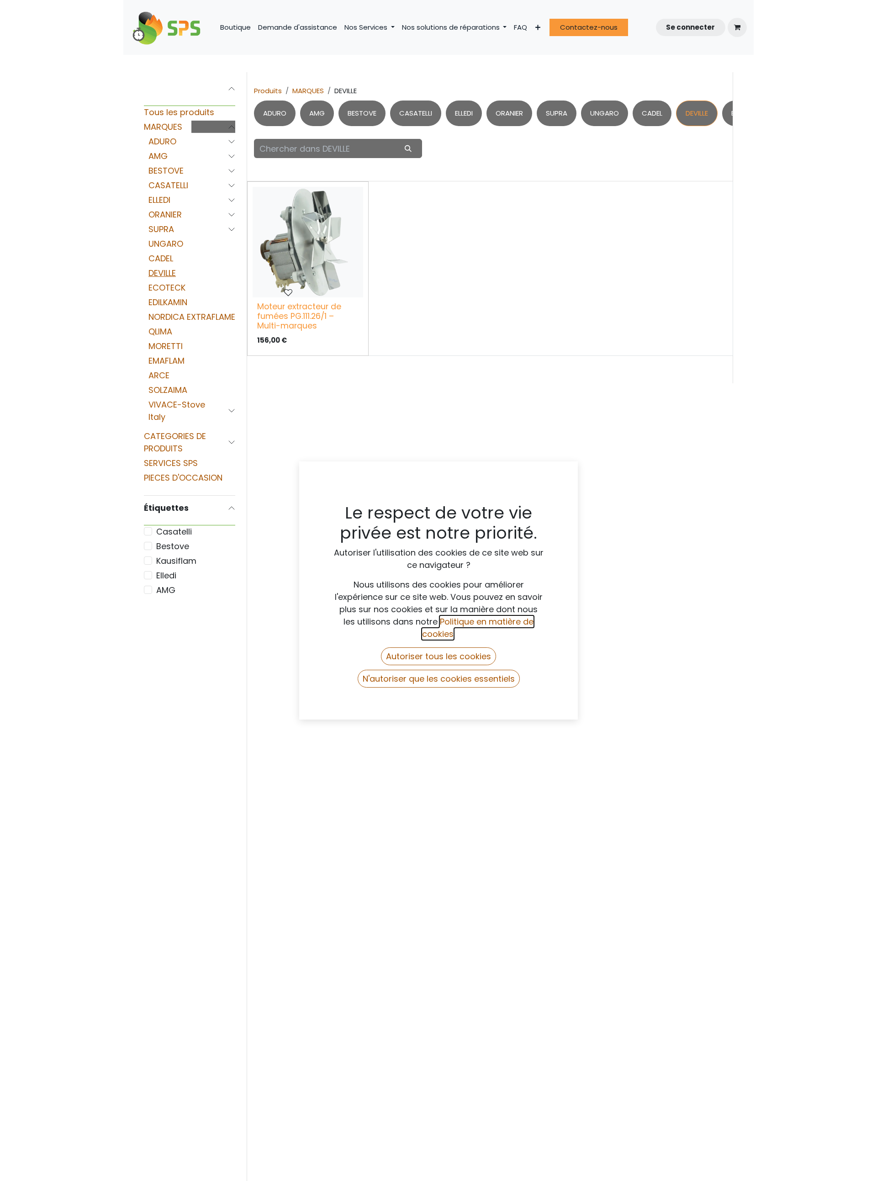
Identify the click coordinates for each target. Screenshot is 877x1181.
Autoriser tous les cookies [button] (438, 656)
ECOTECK (166, 287)
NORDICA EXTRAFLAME (191, 317)
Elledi (166, 575)
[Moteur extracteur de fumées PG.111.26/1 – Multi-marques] (308, 242)
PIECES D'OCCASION (183, 477)
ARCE (158, 375)
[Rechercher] (408, 148)
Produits (268, 90)
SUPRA (161, 229)
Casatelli (174, 531)
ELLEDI (159, 200)
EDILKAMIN (167, 302)
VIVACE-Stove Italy (176, 411)
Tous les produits (179, 112)
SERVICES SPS (171, 463)
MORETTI (165, 346)
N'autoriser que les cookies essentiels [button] (439, 678)
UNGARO (165, 243)
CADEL (160, 258)
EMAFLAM (166, 360)
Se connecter (690, 27)
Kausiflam (176, 561)
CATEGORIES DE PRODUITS (175, 442)
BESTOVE (166, 170)
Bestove (172, 546)
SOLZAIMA (167, 390)
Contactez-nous (589, 27)
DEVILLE (162, 273)
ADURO (162, 141)
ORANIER (165, 214)
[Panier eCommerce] (737, 27)
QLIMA (160, 331)
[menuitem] (235, 28)
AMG (158, 156)
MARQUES (163, 126)
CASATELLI (168, 185)
